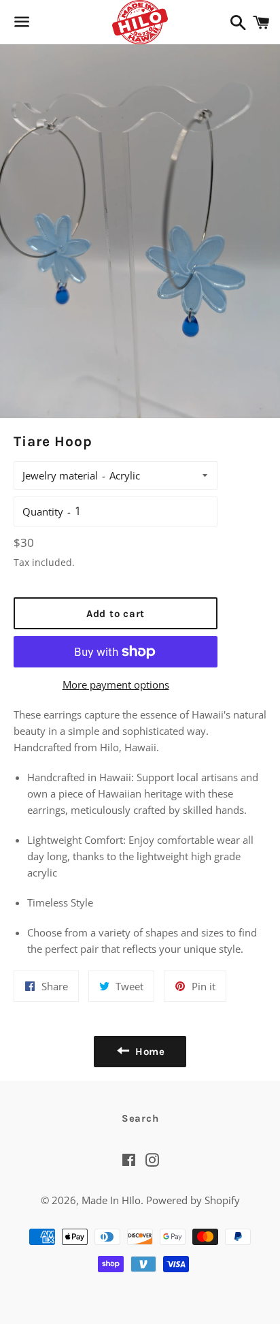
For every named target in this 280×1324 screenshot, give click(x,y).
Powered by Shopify (193, 1200)
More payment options (116, 684)
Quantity (42, 511)
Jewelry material (60, 475)
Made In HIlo (111, 1200)
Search (140, 1118)
